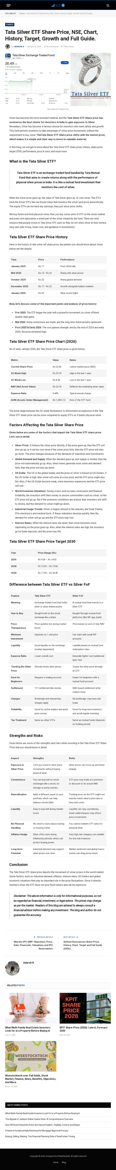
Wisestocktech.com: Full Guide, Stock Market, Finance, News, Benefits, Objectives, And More (30, 1079)
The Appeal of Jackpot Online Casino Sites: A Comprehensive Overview (39, 1119)
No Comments (53, 47)
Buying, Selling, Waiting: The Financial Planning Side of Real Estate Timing (40, 1136)
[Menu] (9, 5)
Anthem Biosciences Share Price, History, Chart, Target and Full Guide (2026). (82, 945)
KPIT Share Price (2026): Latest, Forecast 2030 (83, 1029)
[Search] (107, 5)
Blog (64, 1162)
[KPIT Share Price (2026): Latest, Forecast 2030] (85, 1008)
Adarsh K (19, 47)
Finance (9, 24)
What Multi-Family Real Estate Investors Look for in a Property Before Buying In (28, 1029)
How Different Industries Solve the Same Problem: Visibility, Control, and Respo (42, 1125)
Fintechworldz (63, 1156)
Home (22, 13)
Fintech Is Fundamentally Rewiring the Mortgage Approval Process (36, 1130)
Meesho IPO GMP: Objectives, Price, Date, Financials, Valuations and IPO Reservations (33, 945)
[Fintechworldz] (58, 5)
